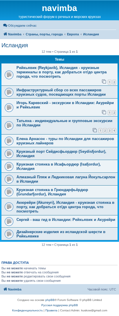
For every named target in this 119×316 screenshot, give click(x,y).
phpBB (50, 300)
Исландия (14, 45)
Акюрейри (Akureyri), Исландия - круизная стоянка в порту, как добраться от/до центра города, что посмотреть (65, 206)
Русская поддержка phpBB (59, 305)
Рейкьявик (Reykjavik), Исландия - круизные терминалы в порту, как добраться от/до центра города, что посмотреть (61, 72)
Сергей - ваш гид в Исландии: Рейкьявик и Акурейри (65, 219)
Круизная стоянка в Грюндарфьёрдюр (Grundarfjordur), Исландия (52, 192)
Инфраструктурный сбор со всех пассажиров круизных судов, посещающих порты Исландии (61, 92)
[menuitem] (20, 25)
